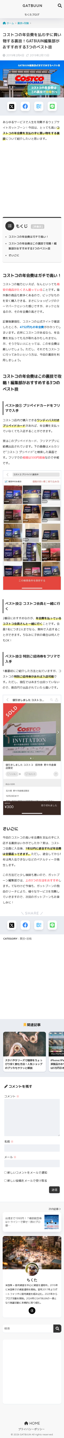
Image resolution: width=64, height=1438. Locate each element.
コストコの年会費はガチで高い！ (29, 237)
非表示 (37, 226)
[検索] (57, 1329)
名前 (9, 1141)
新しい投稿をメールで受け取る (27, 1181)
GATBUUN (32, 5)
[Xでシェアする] (11, 106)
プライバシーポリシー (31, 1429)
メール (10, 1157)
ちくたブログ (32, 14)
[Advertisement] (32, 178)
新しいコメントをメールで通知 (27, 1173)
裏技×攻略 (26, 938)
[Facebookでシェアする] (25, 106)
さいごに (14, 255)
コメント (11, 1096)
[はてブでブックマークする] (38, 106)
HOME (34, 1423)
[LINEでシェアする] (52, 106)
